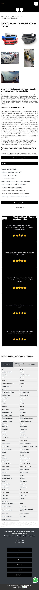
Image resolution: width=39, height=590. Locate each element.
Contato (20, 570)
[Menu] (36, 3)
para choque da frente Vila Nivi (9, 169)
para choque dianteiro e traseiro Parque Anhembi (14, 184)
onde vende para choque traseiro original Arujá (13, 190)
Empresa (19, 555)
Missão (19, 560)
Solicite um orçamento (19, 158)
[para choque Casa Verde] (29, 58)
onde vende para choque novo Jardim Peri (12, 172)
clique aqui (19, 153)
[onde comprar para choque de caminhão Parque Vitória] (10, 58)
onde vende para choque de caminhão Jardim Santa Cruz (16, 196)
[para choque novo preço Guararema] (10, 39)
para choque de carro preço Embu (10, 178)
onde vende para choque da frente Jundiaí (12, 187)
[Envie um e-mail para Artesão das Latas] (21, 10)
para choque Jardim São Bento (9, 175)
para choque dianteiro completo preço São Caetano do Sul (16, 181)
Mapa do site (19, 575)
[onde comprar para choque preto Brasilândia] (10, 77)
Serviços (19, 565)
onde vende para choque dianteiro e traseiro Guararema (15, 193)
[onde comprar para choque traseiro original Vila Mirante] (29, 39)
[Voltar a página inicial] (3, 3)
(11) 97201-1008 (11, 153)
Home (19, 550)
